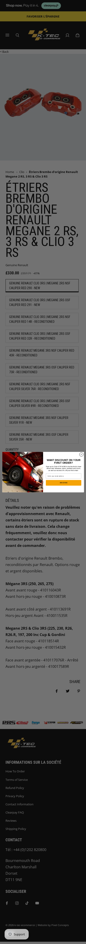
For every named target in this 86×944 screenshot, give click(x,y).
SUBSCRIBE (63, 483)
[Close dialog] (81, 454)
